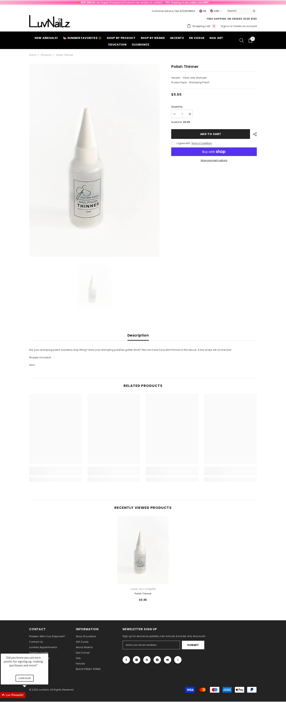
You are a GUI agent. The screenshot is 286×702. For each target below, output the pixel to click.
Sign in (225, 26)
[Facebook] (126, 659)
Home (32, 55)
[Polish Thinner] (143, 550)
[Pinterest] (147, 659)
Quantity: (177, 106)
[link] (55, 473)
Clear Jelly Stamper (195, 77)
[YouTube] (167, 659)
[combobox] (238, 11)
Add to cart (210, 134)
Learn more (24, 678)
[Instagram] (136, 659)
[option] (94, 160)
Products (46, 55)
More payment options (214, 160)
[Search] (241, 11)
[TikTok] (157, 659)
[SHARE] (253, 134)
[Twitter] (178, 659)
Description (138, 335)
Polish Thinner (143, 593)
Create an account (245, 26)
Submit (193, 645)
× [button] (46, 651)
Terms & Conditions (201, 143)
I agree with (183, 143)
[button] (29, 695)
